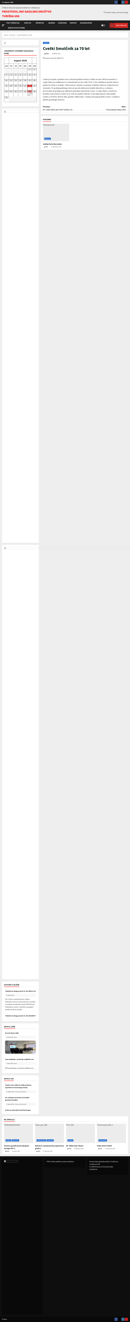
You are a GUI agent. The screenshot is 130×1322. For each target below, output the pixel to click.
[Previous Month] (6, 60)
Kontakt (73, 23)
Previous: (57, 108)
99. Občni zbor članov (74, 1146)
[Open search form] (107, 25)
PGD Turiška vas (13, 23)
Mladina (51, 23)
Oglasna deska (86, 23)
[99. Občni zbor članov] (80, 1133)
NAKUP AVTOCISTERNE (16, 28)
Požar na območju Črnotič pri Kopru (18, 1110)
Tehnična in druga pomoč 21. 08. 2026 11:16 (20, 991)
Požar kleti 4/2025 (104, 1146)
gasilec (46, 53)
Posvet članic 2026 (11, 1033)
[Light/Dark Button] (103, 25)
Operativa (40, 23)
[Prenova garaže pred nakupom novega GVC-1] (18, 1133)
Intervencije (102, 1140)
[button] (3, 25)
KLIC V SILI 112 (121, 25)
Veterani (46, 43)
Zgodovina (62, 23)
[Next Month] (34, 60)
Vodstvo (27, 23)
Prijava (4, 1319)
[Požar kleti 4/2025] (111, 1133)
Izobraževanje (41, 1140)
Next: (116, 108)
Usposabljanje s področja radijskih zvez (19, 1059)
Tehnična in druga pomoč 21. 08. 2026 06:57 (20, 1016)
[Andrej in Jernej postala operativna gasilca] (49, 1133)
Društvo (8, 1140)
